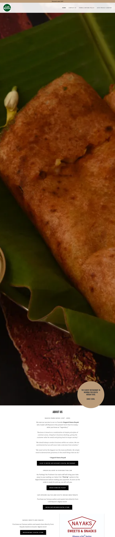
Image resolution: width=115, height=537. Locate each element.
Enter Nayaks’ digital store (33, 532)
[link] (7, 7)
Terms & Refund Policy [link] (86, 7)
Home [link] (64, 7)
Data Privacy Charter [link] (104, 7)
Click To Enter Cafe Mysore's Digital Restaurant (57, 463)
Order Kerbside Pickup (57, 487)
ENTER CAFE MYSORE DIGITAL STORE (57, 507)
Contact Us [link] (72, 7)
